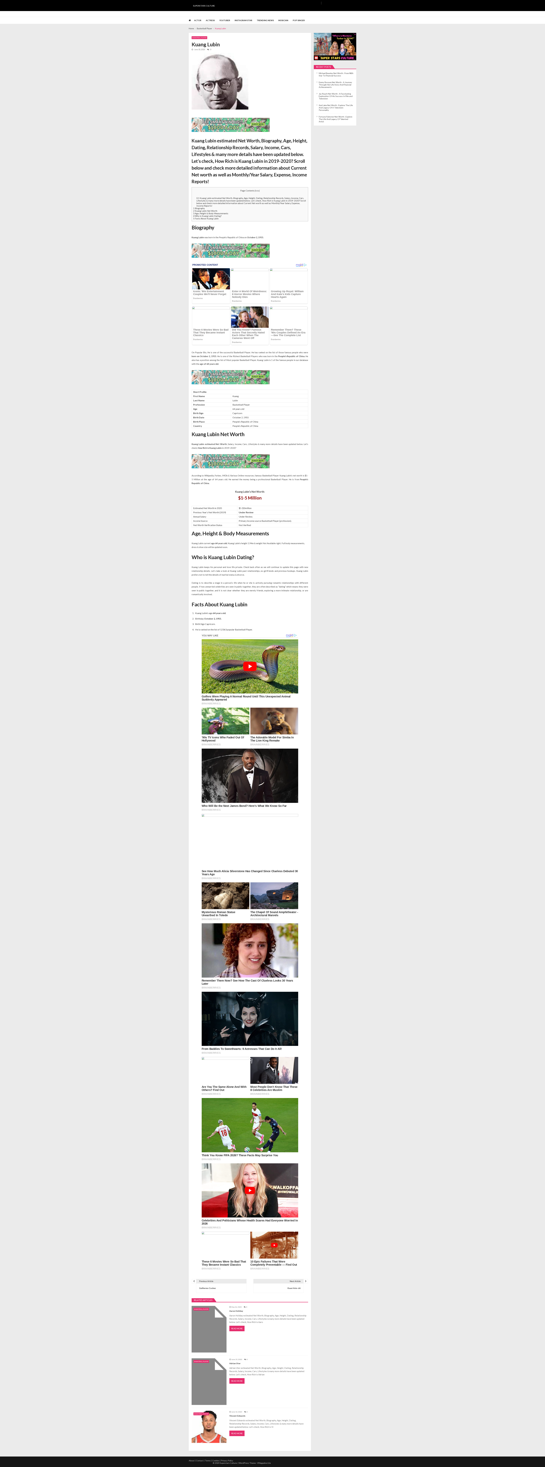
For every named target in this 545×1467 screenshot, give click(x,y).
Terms (208, 1460)
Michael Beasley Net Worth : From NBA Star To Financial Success (336, 74)
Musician (283, 20)
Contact (199, 1460)
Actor (197, 20)
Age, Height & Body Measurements (210, 213)
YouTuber (224, 20)
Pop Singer (299, 20)
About (191, 1460)
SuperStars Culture (204, 6)
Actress (210, 20)
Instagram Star (243, 20)
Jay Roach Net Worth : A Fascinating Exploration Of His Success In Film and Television (336, 96)
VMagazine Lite (264, 1463)
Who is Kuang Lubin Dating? (207, 216)
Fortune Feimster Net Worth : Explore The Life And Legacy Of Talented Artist (335, 119)
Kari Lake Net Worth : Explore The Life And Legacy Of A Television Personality (336, 107)
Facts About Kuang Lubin (206, 218)
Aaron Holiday (236, 1311)
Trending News (265, 20)
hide (257, 191)
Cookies (215, 1460)
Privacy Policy (227, 1460)
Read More (237, 1328)
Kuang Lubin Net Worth (205, 211)
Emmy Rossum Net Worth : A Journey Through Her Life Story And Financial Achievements (335, 84)
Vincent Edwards (237, 1416)
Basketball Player (199, 38)
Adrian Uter (235, 1363)
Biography (199, 208)
